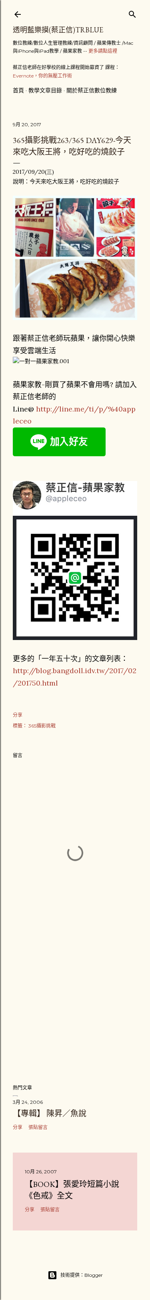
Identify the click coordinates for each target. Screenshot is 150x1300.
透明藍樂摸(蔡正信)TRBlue (58, 29)
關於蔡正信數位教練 (91, 90)
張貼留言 (38, 1127)
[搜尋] (132, 12)
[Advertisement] (75, 1014)
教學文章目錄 (45, 90)
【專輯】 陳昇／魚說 (49, 1113)
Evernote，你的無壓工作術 (42, 76)
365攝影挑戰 (42, 726)
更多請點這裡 (102, 51)
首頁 (18, 90)
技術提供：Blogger (81, 1275)
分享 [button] (17, 715)
